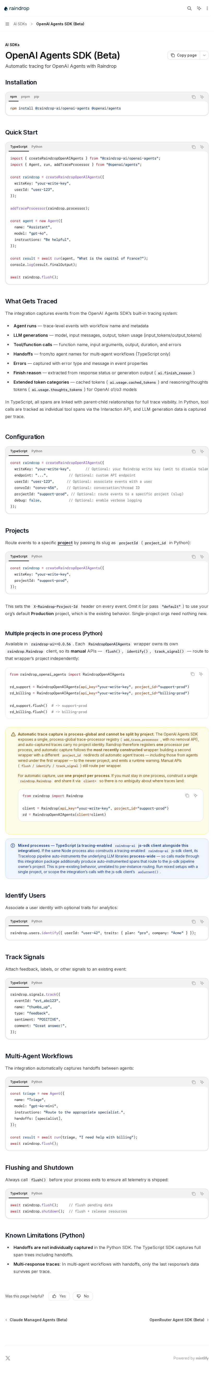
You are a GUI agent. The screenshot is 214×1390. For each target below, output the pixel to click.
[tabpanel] (107, 108)
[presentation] (107, 484)
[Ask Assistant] (202, 97)
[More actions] (207, 8)
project (65, 542)
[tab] (14, 97)
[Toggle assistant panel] (199, 8)
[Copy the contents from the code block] (193, 97)
